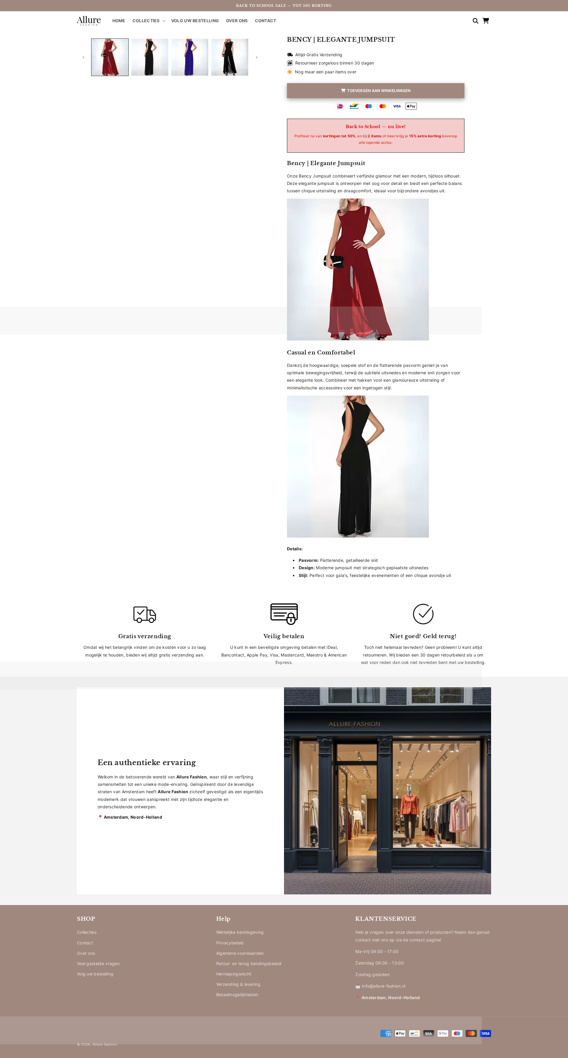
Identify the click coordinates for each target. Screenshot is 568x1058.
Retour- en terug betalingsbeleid (249, 963)
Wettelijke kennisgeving (240, 932)
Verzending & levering (238, 984)
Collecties (86, 932)
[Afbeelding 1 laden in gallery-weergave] (109, 57)
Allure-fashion (105, 1044)
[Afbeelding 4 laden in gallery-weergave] (229, 57)
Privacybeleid (230, 942)
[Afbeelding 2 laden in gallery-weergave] (149, 57)
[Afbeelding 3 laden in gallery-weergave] (189, 57)
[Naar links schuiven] (83, 57)
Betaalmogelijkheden (237, 994)
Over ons (86, 953)
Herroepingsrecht (233, 973)
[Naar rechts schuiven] (256, 57)
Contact (85, 942)
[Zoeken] (472, 20)
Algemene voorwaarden (240, 953)
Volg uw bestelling (95, 973)
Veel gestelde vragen (98, 963)
